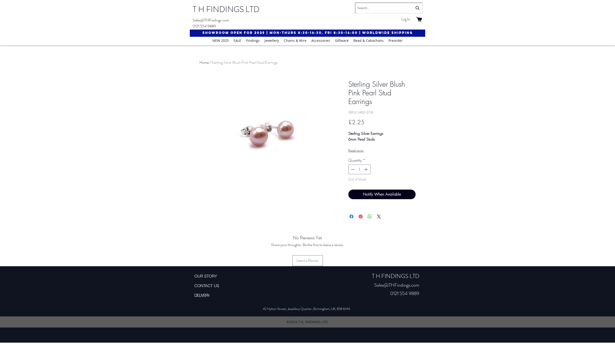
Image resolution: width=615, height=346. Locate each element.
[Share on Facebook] (351, 216)
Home (204, 62)
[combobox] (389, 8)
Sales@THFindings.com (211, 20)
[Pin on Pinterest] (360, 216)
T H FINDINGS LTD (226, 9)
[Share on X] (379, 216)
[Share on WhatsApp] (370, 216)
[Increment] (366, 169)
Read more (355, 150)
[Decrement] (352, 169)
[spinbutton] (359, 169)
